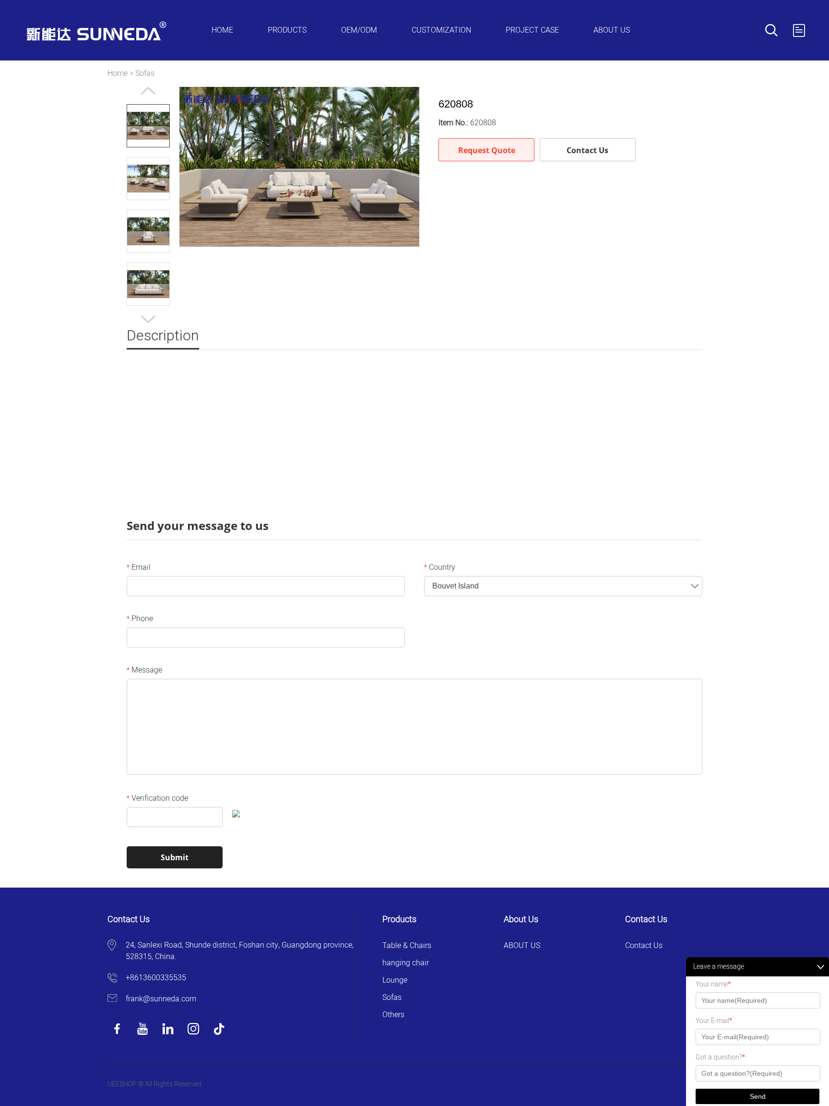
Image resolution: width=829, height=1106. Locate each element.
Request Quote (486, 150)
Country (439, 567)
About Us (611, 30)
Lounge (394, 980)
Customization (441, 30)
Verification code (157, 798)
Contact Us (587, 150)
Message (144, 670)
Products (287, 30)
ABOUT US (522, 945)
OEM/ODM (359, 30)
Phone (140, 619)
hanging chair (405, 963)
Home (222, 30)
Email (139, 567)
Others (393, 1015)
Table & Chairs (406, 945)
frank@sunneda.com (161, 999)
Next (148, 319)
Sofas (144, 73)
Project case (532, 30)
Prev (148, 91)
